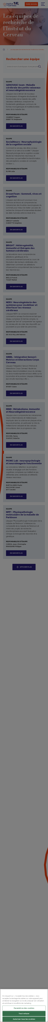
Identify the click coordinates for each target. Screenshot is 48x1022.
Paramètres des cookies (24, 1008)
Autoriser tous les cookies (24, 1019)
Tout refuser (24, 1013)
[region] (24, 1005)
